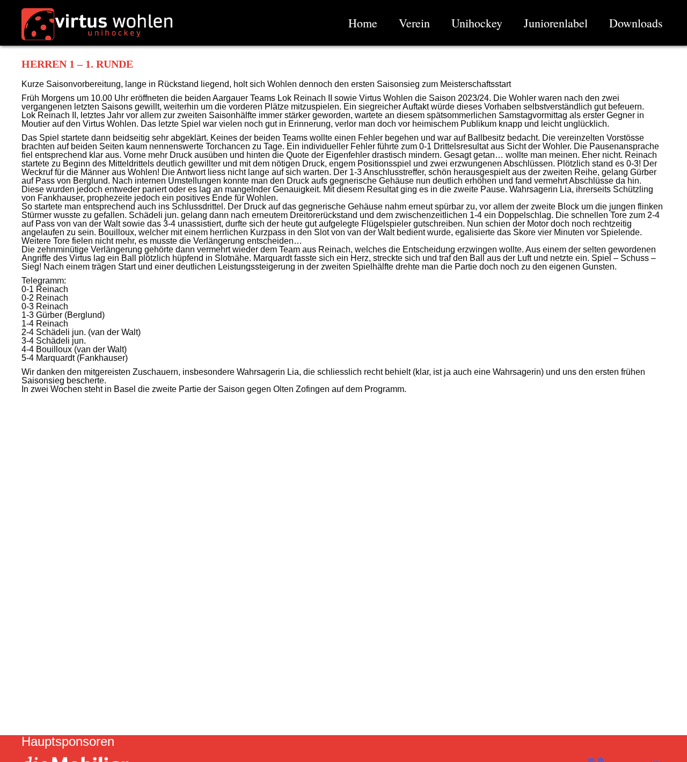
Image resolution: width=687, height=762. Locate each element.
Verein (414, 23)
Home (362, 23)
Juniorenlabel (556, 23)
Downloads (636, 23)
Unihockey (476, 23)
